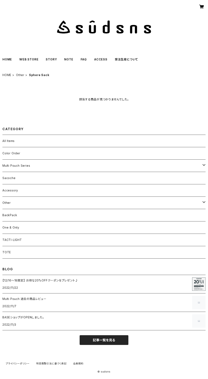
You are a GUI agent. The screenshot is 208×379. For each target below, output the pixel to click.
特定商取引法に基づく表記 (51, 363)
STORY (51, 59)
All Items (8, 141)
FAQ (84, 59)
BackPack (9, 215)
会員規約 (78, 363)
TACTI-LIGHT (12, 240)
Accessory (10, 190)
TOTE (6, 252)
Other (20, 75)
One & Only (10, 227)
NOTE (68, 59)
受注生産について (126, 59)
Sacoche (9, 178)
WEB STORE (28, 59)
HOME (7, 59)
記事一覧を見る (104, 340)
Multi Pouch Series (16, 165)
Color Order (11, 153)
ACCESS (100, 59)
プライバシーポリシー (18, 363)
